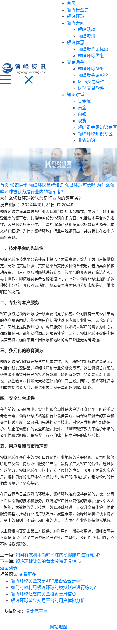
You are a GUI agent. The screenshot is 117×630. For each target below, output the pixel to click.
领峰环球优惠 (91, 55)
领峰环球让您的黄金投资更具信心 (48, 561)
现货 (82, 120)
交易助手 (75, 62)
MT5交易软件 (91, 81)
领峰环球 (75, 16)
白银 (82, 114)
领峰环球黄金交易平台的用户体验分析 (48, 600)
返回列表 (8, 567)
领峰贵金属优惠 (93, 49)
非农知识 (86, 140)
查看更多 (27, 574)
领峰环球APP (91, 68)
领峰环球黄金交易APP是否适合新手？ (48, 581)
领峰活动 (86, 29)
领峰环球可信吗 (80, 185)
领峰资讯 (86, 36)
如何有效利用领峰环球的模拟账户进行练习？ (59, 554)
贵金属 (84, 101)
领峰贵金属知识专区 (97, 127)
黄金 (82, 107)
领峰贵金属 (78, 10)
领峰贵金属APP (93, 75)
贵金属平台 (37, 611)
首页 (71, 3)
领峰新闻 (75, 23)
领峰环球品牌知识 (46, 185)
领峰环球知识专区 (95, 133)
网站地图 (58, 626)
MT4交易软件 (91, 88)
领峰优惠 (75, 42)
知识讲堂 (75, 94)
